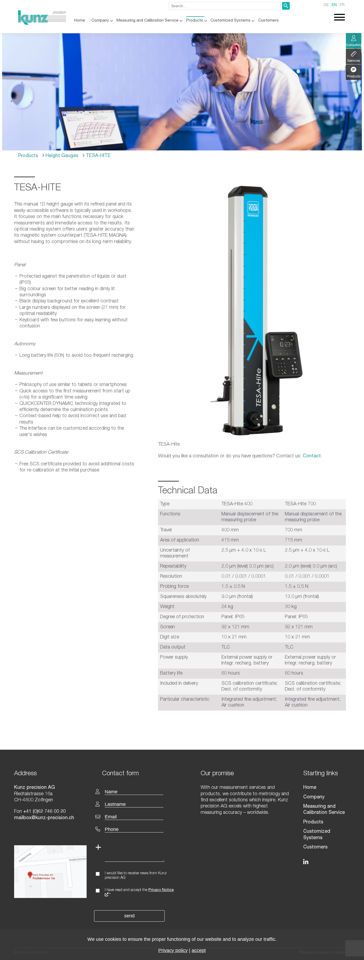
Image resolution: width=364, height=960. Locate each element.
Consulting (353, 45)
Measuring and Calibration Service (147, 21)
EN (334, 5)
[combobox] (225, 6)
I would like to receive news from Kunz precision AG (136, 876)
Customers (268, 21)
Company (100, 21)
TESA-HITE (97, 156)
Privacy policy (173, 950)
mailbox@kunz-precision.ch (44, 818)
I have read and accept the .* (139, 892)
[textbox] (140, 773)
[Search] (286, 6)
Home (79, 21)
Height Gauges (61, 156)
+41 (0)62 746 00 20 (44, 811)
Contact (312, 456)
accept (199, 950)
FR (342, 5)
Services (353, 61)
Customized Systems (230, 21)
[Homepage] (42, 23)
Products (194, 21)
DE (326, 5)
